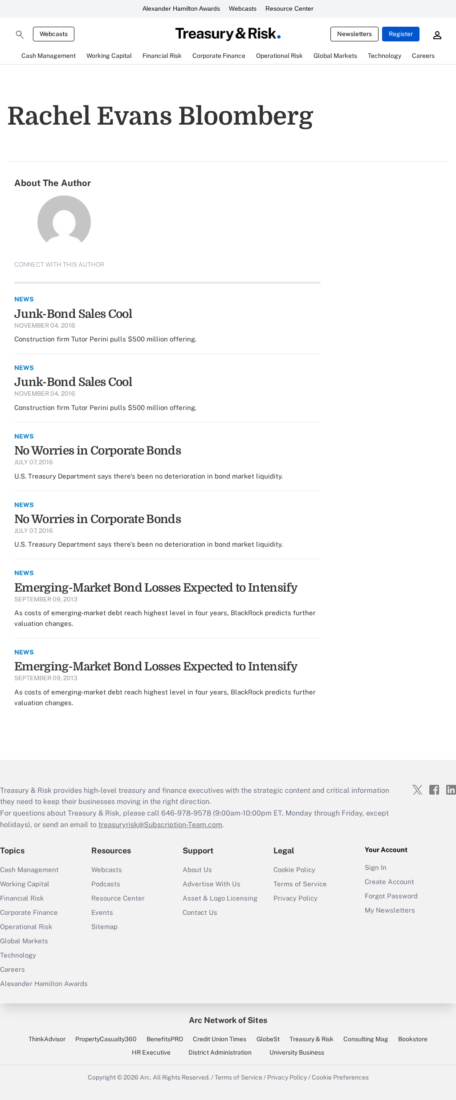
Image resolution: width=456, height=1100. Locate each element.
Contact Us (200, 912)
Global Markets (24, 941)
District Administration (220, 1052)
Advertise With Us (211, 884)
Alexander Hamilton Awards (181, 8)
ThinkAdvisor (46, 1039)
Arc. (145, 1077)
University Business (296, 1052)
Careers (12, 969)
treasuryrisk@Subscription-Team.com (160, 824)
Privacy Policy (295, 898)
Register (401, 33)
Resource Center (289, 8)
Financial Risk (22, 898)
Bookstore (413, 1039)
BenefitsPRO (165, 1039)
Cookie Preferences (340, 1077)
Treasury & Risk (311, 1039)
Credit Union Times (219, 1039)
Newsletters (354, 33)
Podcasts (105, 884)
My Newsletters (390, 910)
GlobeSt (268, 1039)
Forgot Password (391, 896)
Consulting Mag (365, 1039)
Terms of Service (300, 884)
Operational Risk (26, 926)
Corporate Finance (29, 912)
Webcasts (242, 8)
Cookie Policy (294, 869)
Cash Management (29, 869)
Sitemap (104, 926)
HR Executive (151, 1052)
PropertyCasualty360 (106, 1039)
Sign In (376, 867)
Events (102, 912)
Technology (18, 955)
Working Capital (24, 884)
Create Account (389, 881)
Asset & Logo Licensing (220, 898)
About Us (197, 869)
